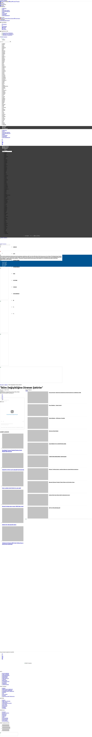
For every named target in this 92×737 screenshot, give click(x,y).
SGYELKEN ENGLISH (6, 11)
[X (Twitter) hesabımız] (2, 25)
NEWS (3, 12)
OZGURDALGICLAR (5, 681)
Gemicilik (4, 711)
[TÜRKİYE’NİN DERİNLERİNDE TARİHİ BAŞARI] (38, 466)
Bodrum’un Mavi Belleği (31, 258)
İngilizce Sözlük (5, 719)
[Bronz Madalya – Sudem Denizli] (38, 415)
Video (14, 1)
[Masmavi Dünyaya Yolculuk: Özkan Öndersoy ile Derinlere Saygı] (38, 492)
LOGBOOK (4, 679)
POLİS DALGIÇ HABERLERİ (7, 690)
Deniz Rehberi (4, 720)
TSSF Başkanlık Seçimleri (7, 703)
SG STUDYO (4, 682)
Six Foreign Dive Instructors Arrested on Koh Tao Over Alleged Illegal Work (48, 257)
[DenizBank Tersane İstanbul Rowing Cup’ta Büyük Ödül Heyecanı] (13, 441)
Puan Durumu (17, 18)
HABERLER (4, 8)
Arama (7, 1)
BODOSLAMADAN (5, 673)
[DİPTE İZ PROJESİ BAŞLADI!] (38, 518)
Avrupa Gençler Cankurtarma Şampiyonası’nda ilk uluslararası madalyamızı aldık (14, 256)
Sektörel (3, 700)
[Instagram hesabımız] (2, 141)
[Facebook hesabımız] (2, 139)
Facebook (5, 24)
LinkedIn (4, 29)
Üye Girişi (2, 3)
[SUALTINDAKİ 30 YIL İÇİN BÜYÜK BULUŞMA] (38, 454)
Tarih (3, 693)
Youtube (4, 27)
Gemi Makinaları (5, 718)
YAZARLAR (4, 14)
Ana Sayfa (3, 1)
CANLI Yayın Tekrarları (6, 701)
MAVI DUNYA (4, 680)
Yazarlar (17, 1)
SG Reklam (4, 708)
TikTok (4, 28)
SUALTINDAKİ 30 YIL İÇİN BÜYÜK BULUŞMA (44, 258)
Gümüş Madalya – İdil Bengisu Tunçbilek (19, 258)
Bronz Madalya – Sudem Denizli (6, 258)
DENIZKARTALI (5, 676)
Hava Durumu (11, 18)
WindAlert (4, 707)
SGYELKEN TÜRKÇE (6, 10)
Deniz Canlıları (4, 694)
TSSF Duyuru (4, 704)
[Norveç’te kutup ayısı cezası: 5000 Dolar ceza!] (13, 497)
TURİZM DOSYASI (5, 684)
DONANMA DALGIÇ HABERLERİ (8, 691)
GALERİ (6, 146)
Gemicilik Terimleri (5, 712)
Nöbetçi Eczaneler (4, 18)
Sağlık (3, 717)
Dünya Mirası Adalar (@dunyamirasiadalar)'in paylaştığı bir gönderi (12, 427)
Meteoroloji (4, 715)
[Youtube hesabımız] (2, 142)
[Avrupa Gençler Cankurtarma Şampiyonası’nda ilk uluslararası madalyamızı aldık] (38, 402)
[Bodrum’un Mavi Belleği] (38, 441)
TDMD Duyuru (4, 702)
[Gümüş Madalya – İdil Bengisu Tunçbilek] (38, 428)
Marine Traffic (4, 705)
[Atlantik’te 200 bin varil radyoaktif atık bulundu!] (13, 460)
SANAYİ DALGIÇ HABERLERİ (7, 689)
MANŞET (3, 688)
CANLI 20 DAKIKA (5, 674)
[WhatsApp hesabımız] (39, 235)
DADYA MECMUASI (5, 675)
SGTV (3, 9)
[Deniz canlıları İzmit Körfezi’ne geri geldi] (13, 479)
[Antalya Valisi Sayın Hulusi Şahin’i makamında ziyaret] (38, 505)
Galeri (11, 1)
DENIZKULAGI (4, 677)
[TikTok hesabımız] (2, 143)
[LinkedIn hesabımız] (2, 144)
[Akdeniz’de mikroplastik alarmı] (13, 515)
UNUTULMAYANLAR (6, 15)
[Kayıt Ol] (13, 300)
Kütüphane (4, 692)
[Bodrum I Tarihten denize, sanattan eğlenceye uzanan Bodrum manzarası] (38, 479)
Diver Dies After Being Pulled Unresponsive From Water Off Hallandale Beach (43, 256)
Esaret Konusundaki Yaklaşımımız (8, 696)
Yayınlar (2, 5)
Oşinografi (4, 716)
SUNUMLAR (4, 683)
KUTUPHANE (4, 13)
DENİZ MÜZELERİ (5, 678)
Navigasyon (4, 714)
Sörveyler (4, 695)
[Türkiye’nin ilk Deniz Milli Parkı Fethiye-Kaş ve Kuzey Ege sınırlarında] (13, 533)
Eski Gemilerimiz (5, 721)
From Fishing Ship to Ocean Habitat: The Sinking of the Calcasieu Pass (20, 257)
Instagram (5, 26)
